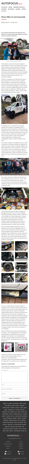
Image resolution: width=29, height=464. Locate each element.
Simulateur (6, 428)
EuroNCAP (4, 411)
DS (14, 409)
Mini (18, 420)
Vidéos (24, 9)
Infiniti (3, 416)
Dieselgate (10, 409)
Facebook (22, 451)
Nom (2, 384)
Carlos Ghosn (6, 407)
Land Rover (18, 416)
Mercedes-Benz (13, 420)
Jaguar (8, 416)
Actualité (4, 7)
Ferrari (12, 411)
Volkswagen (17, 430)
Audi (6, 405)
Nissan (15, 422)
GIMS (25, 411)
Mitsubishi (23, 420)
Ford (18, 411)
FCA (9, 411)
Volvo (22, 430)
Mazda (19, 418)
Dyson (17, 409)
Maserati (14, 418)
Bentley (10, 405)
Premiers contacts (19, 7)
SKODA (11, 428)
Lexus (4, 418)
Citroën (12, 407)
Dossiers (3, 9)
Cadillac (22, 405)
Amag (24, 403)
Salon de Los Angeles (15, 426)
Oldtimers (20, 422)
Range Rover (18, 424)
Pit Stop (3, 11)
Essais (10, 7)
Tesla (20, 428)
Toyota (24, 428)
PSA (13, 424)
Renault (24, 424)
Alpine (21, 403)
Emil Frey (22, 409)
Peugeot (5, 424)
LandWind (24, 416)
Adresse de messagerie (7, 388)
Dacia (25, 407)
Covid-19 (17, 407)
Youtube (9, 451)
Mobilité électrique (8, 422)
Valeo (7, 430)
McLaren (24, 418)
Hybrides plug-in (17, 414)
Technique (11, 9)
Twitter (22, 453)
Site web (3, 393)
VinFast (11, 430)
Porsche (10, 424)
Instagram (8, 453)
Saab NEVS (7, 426)
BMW (13, 405)
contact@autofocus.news (14, 438)
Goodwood (5, 414)
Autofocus (11, 3)
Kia (14, 416)
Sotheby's (15, 428)
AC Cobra (9, 403)
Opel (25, 422)
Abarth (5, 403)
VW (25, 430)
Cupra (21, 407)
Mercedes (5, 420)
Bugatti (17, 405)
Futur (22, 411)
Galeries (17, 9)
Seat (23, 426)
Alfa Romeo (16, 403)
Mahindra (9, 418)
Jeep (11, 416)
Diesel (5, 409)
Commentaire (4, 370)
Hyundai (25, 414)
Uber (4, 430)
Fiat (16, 411)
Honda (11, 414)
